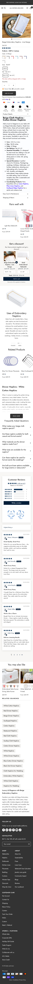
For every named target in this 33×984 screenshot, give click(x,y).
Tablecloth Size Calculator (23, 869)
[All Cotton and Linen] (16, 8)
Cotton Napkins (9, 726)
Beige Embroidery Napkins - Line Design (9, 265)
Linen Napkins (23, 184)
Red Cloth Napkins (10, 736)
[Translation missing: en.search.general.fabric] (5, 8)
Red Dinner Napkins (11, 711)
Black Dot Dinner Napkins (12, 766)
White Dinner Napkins (11, 756)
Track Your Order (7, 914)
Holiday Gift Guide (8, 941)
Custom (4, 921)
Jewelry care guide (20, 872)
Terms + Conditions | (14, 980)
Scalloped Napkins (10, 721)
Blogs (16, 879)
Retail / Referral (7, 925)
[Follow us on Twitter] (7, 830)
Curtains (4, 876)
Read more (16, 416)
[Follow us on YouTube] (16, 830)
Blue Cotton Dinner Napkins (13, 761)
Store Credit (6, 960)
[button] (6, 48)
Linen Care (18, 865)
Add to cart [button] (16, 279)
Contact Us (5, 899)
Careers (4, 910)
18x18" (5, 68)
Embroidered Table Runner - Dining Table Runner (10, 690)
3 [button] (17, 655)
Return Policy (6, 907)
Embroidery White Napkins (13, 776)
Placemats (5, 869)
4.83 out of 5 (21, 483)
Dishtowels (5, 861)
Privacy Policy (22, 980)
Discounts (5, 883)
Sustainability (19, 858)
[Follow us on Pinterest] (13, 830)
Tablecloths (5, 854)
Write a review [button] (16, 503)
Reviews (17, 883)
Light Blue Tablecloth (10, 226)
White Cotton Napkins (11, 706)
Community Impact (20, 876)
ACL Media (5, 956)
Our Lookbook (19, 887)
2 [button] (14, 655)
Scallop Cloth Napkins (11, 741)
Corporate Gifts (7, 938)
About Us (18, 854)
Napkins (4, 858)
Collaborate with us (8, 952)
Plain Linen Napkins (13, 186)
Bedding (4, 872)
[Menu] (2, 8)
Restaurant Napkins (10, 731)
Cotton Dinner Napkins (11, 746)
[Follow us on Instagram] (10, 830)
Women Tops (6, 879)
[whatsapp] (27, 8)
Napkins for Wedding (11, 786)
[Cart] (31, 8)
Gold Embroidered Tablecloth (23, 265)
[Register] (29, 844)
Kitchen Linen (6, 865)
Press (16, 861)
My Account (6, 896)
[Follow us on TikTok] (20, 830)
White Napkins (9, 751)
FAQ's (4, 918)
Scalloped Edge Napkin (14, 188)
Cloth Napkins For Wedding (13, 771)
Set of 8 (12, 75)
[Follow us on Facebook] (3, 830)
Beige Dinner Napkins (11, 716)
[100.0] (11, 514)
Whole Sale (5, 934)
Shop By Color (6, 887)
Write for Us (6, 949)
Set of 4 (5, 75)
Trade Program (6, 945)
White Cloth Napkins (11, 781)
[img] (8, 535)
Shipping (5, 903)
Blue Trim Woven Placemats (10, 371)
